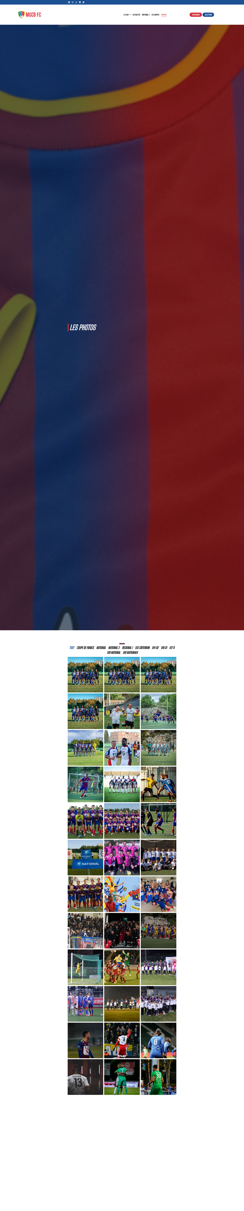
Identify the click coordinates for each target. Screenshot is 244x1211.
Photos (163, 15)
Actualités (136, 15)
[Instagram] (72, 2)
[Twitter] (83, 2)
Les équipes (155, 15)
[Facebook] (69, 2)
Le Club (126, 15)
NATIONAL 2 (146, 15)
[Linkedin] (80, 2)
